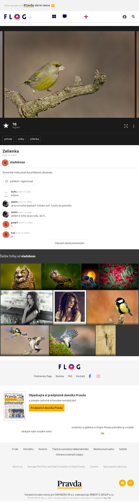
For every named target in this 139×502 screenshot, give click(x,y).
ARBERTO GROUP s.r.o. (102, 495)
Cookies (94, 466)
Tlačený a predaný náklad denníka (70, 449)
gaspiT (14, 222)
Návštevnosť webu (104, 449)
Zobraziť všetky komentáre (69, 243)
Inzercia (43, 449)
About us (17, 466)
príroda (8, 139)
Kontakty (28, 449)
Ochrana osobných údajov (69, 454)
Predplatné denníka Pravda (47, 408)
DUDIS (14, 202)
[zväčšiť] (126, 126)
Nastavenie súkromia (115, 466)
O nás (15, 449)
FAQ (70, 376)
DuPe (14, 191)
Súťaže (123, 449)
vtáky (21, 139)
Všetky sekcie (43, 5)
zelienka (34, 139)
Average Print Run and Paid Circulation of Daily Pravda (56, 466)
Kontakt (80, 376)
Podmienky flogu (43, 376)
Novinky (60, 376)
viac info (107, 497)
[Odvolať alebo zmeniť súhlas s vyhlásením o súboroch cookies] (122, 483)
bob (13, 233)
